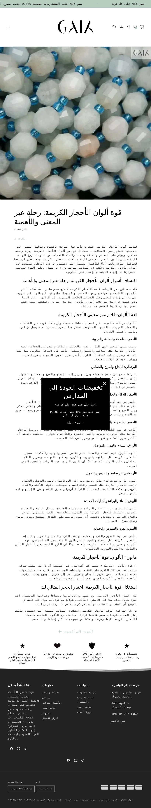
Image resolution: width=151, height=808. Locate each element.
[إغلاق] (104, 383)
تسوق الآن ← (75, 422)
